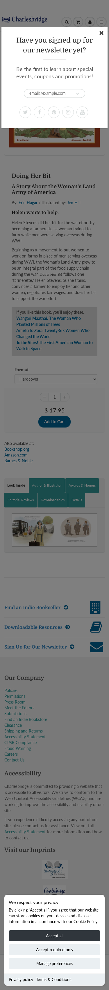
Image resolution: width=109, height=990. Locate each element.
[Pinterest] (54, 112)
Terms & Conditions (53, 979)
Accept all (54, 935)
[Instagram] (68, 112)
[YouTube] (82, 112)
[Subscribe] (78, 93)
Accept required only (54, 949)
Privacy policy (21, 979)
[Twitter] (25, 112)
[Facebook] (39, 112)
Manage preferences (54, 963)
